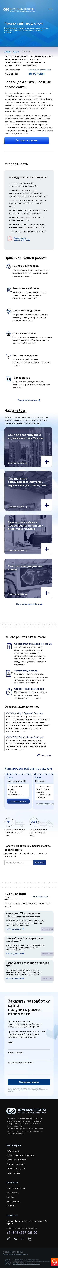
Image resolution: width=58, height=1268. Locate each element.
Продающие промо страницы (20, 1155)
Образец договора (45, 804)
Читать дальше (13, 929)
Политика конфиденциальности (15, 1254)
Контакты (10, 1206)
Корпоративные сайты (16, 1160)
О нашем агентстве (15, 1188)
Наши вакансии (13, 1201)
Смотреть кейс (16, 463)
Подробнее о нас (28, 400)
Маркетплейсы (13, 1173)
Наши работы (12, 1192)
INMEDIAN (22, 9)
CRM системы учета (15, 1168)
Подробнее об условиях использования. (26, 1264)
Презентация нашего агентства (22, 239)
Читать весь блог (40, 896)
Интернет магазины (15, 1164)
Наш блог (10, 1197)
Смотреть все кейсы (28, 604)
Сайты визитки (13, 1151)
